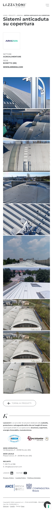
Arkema (20, 15)
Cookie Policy (20, 478)
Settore (7, 54)
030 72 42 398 (10, 464)
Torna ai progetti (21, 403)
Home (5, 15)
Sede (5, 60)
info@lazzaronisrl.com (13, 467)
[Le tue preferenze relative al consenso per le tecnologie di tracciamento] (48, 506)
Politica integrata (34, 478)
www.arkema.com (13, 67)
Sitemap (6, 506)
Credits (12, 506)
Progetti (12, 15)
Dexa (22, 506)
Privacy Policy (8, 478)
